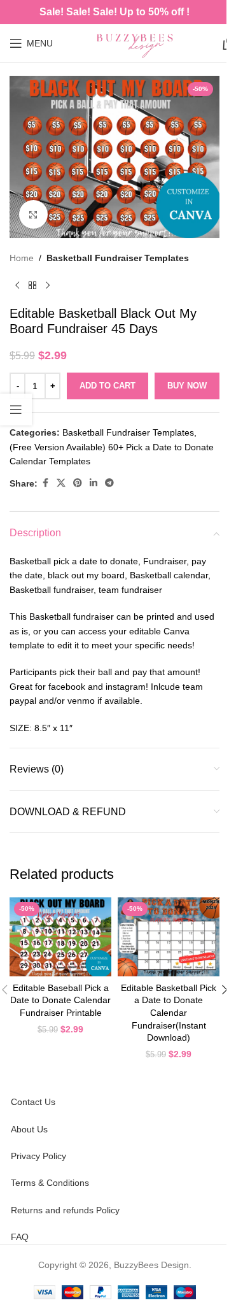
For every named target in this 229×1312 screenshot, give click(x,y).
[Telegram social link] (109, 483)
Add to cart (107, 385)
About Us (29, 1129)
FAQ (20, 1237)
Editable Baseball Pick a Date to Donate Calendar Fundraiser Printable (60, 1000)
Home (22, 258)
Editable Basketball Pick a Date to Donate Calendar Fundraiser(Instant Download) (168, 1013)
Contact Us (33, 1102)
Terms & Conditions (50, 1183)
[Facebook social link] (45, 483)
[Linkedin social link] (93, 483)
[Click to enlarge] (33, 214)
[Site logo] (137, 43)
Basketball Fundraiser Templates (117, 258)
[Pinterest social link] (77, 483)
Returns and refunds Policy (65, 1210)
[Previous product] (17, 285)
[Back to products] (32, 285)
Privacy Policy (38, 1156)
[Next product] (47, 285)
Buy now (187, 385)
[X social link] (61, 483)
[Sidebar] (16, 409)
